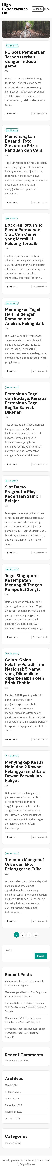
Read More (12, 113)
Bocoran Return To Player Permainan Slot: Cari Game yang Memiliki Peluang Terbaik (24, 234)
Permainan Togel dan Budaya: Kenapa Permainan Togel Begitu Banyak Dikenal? (26, 403)
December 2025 (13, 1105)
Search (8, 949)
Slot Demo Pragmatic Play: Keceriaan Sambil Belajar (23, 494)
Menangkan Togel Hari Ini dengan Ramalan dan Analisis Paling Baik (24, 316)
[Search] (48, 9)
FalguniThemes (27, 1164)
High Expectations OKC (15, 8)
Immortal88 (41, 113)
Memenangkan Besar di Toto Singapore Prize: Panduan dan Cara (24, 143)
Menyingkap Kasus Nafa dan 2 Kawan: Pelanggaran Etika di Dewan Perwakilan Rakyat (26, 771)
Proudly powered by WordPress (19, 1160)
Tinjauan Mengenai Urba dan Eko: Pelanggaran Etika (24, 864)
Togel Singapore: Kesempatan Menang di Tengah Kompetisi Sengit (23, 582)
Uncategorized (13, 1143)
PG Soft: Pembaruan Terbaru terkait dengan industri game (25, 59)
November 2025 (13, 1111)
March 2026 (11, 1085)
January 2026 (12, 1098)
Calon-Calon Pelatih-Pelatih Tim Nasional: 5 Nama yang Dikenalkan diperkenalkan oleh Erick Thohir (24, 671)
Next (35, 935)
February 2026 (13, 1091)
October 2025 (12, 1118)
